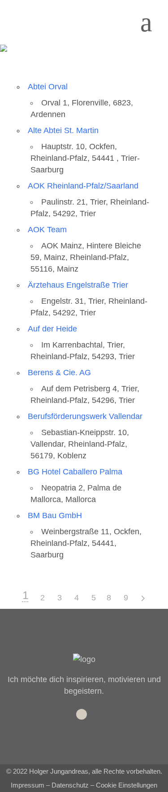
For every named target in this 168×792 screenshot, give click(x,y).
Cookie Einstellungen (126, 785)
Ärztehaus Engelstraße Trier (78, 285)
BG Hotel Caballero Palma (75, 471)
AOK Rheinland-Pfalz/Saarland (83, 185)
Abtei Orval (48, 86)
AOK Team (47, 229)
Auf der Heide (52, 328)
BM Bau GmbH (55, 515)
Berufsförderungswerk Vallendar (85, 416)
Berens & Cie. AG (59, 372)
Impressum (27, 785)
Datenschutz (70, 785)
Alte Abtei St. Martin (63, 130)
